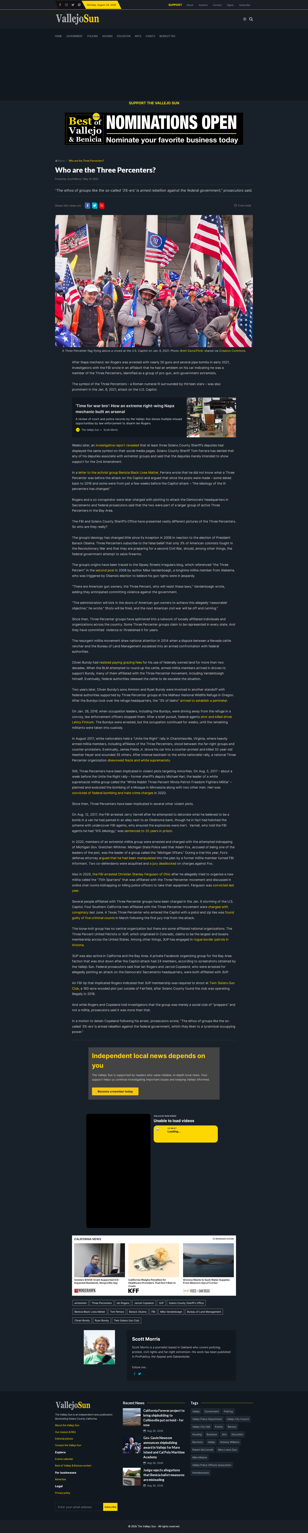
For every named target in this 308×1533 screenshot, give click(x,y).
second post (104, 570)
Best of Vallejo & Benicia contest (73, 1465)
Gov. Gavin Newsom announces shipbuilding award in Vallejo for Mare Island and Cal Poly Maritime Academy (164, 1447)
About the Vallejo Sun (67, 1425)
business (212, 1434)
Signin (230, 5)
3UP (161, 1302)
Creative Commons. (232, 350)
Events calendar (64, 1459)
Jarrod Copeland (144, 1302)
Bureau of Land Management (204, 1311)
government (212, 1411)
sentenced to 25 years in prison (148, 831)
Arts (138, 36)
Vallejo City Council (238, 1419)
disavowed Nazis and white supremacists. (139, 760)
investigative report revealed (117, 445)
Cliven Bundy (82, 1320)
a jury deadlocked (162, 863)
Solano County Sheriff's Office (186, 1302)
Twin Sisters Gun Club (126, 1320)
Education (123, 36)
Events (150, 36)
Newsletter (167, 36)
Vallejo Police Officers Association (211, 1465)
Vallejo (196, 1411)
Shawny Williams (229, 1442)
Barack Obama (138, 1311)
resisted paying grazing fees (120, 662)
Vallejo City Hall (201, 1426)
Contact (217, 5)
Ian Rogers (123, 1302)
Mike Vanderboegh (171, 1311)
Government (74, 36)
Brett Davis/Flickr (192, 350)
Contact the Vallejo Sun (68, 1445)
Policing (92, 36)
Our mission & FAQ (65, 1432)
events (219, 1426)
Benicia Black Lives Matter (90, 1311)
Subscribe (244, 5)
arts (224, 1434)
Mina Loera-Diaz (227, 1449)
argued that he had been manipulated (127, 858)
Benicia (232, 1426)
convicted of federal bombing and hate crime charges (112, 793)
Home (58, 36)
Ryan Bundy (102, 1320)
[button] (99, 1268)
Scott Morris (74, 179)
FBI (153, 1311)
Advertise (60, 1479)
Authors (203, 5)
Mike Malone (199, 1457)
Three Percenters (102, 1302)
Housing (107, 36)
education (237, 1434)
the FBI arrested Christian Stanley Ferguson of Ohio (131, 874)
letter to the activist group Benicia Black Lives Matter (118, 472)
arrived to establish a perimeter (203, 700)
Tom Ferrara (117, 1311)
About (190, 5)
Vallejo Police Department (207, 1419)
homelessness (200, 1472)
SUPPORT (175, 5)
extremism (81, 1302)
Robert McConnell (202, 1449)
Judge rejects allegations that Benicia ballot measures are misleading (163, 1475)
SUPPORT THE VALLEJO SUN (154, 103)
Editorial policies (64, 1438)
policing (228, 1411)
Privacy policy (62, 1492)
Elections (197, 1442)
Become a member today (115, 1091)
